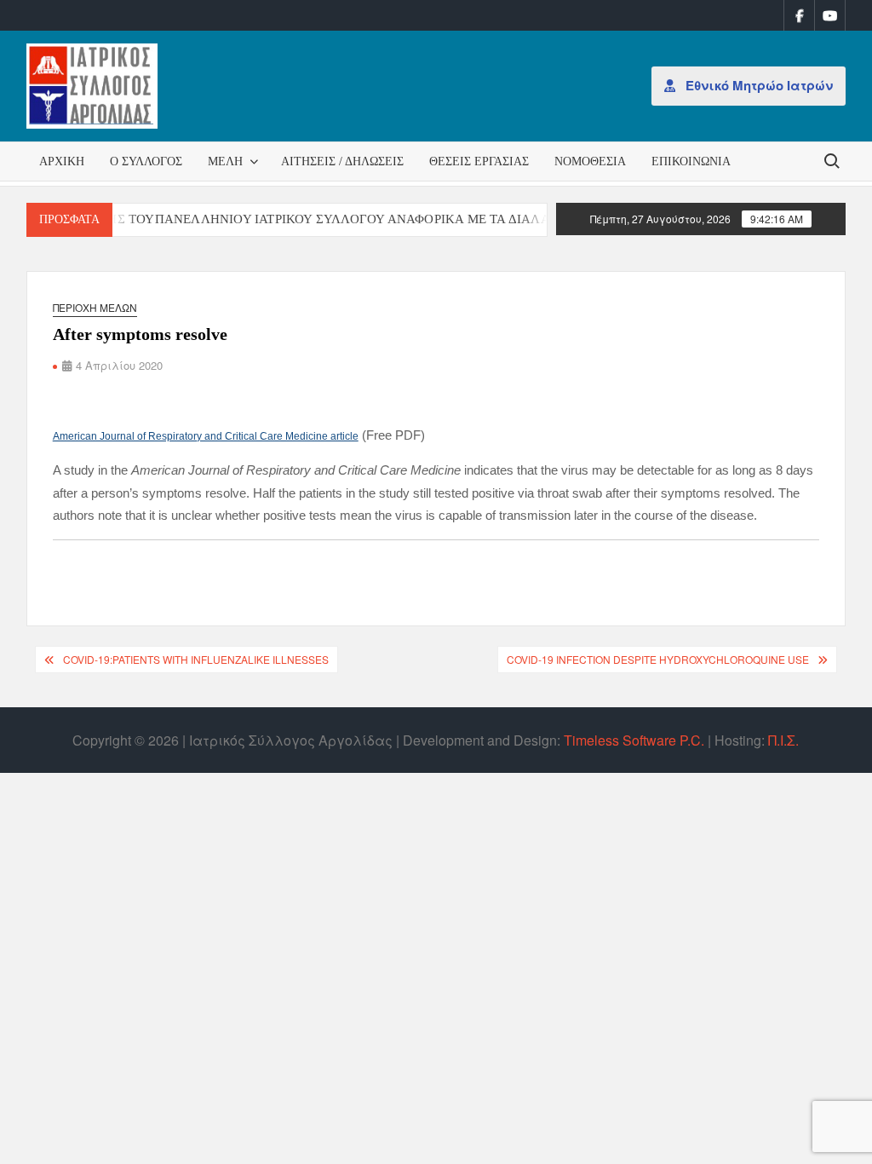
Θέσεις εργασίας (479, 161)
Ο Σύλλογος (146, 161)
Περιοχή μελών (95, 307)
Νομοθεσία (590, 161)
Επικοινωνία (691, 161)
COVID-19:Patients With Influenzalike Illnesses (196, 659)
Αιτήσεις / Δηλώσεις (342, 161)
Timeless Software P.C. (634, 740)
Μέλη (225, 161)
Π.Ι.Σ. (783, 740)
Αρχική (61, 161)
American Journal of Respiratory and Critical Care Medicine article (206, 436)
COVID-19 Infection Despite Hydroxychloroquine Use (658, 659)
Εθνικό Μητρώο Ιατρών (757, 85)
